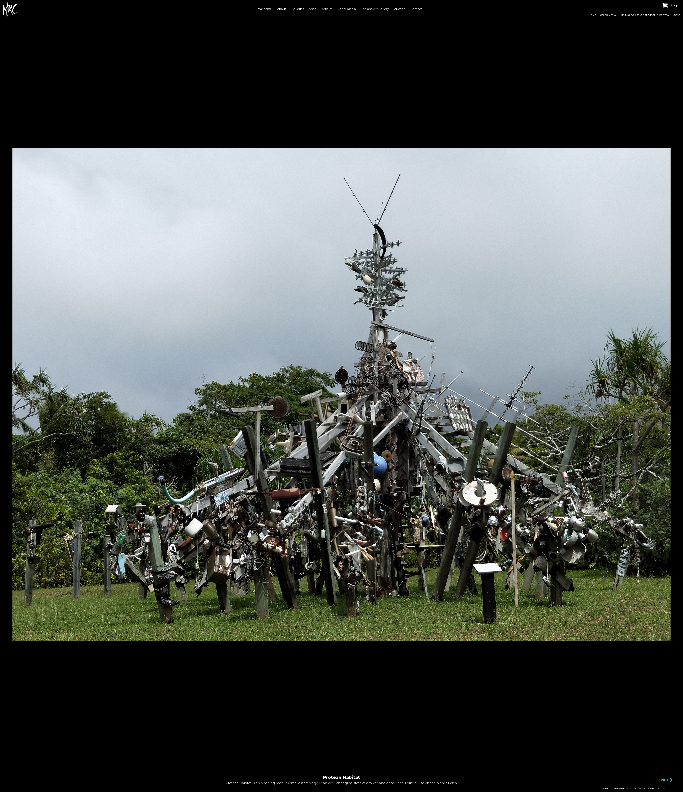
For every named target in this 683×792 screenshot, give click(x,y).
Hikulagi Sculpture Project (637, 15)
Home (592, 15)
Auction (399, 9)
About (281, 9)
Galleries (298, 9)
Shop (313, 9)
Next (666, 780)
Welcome (265, 9)
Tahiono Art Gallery (375, 9)
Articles (327, 9)
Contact (416, 9)
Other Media (347, 9)
